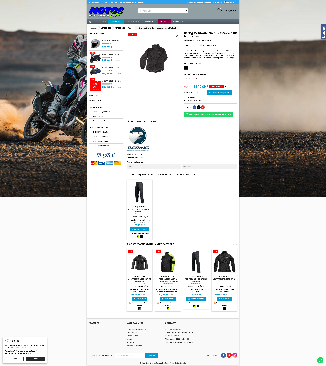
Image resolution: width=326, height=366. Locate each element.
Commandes (132, 336)
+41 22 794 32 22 (106, 2)
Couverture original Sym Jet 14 (112, 54)
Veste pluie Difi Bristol (224, 279)
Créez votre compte (214, 2)
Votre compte (135, 323)
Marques (93, 95)
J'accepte (35, 358)
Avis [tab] (153, 121)
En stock (130, 157)
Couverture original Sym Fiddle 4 (112, 67)
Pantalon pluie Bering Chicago (139, 210)
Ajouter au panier (219, 92)
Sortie (14, 358)
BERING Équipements (101, 136)
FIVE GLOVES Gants (100, 132)
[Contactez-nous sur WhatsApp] (320, 360)
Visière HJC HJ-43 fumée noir (112, 41)
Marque (205, 40)
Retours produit (133, 332)
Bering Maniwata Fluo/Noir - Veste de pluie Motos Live (168, 281)
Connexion (198, 2)
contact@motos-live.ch (133, 2)
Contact (170, 323)
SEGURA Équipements (101, 146)
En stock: (188, 100)
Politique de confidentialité (18, 353)
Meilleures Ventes (98, 33)
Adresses (131, 342)
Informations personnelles (137, 329)
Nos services (97, 116)
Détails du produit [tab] (137, 121)
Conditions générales (101, 111)
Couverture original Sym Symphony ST (112, 81)
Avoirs (129, 339)
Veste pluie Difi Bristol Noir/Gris (139, 280)
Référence (189, 40)
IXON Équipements (100, 141)
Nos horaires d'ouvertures (103, 121)
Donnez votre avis (210, 45)
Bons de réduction (134, 345)
